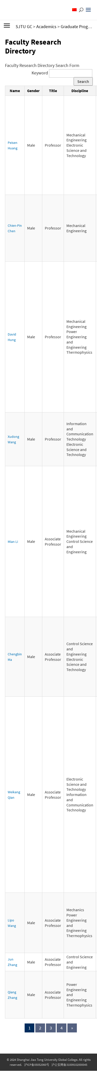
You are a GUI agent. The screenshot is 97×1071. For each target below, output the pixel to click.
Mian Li (13, 541)
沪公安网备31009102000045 (69, 1065)
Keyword (40, 73)
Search (83, 81)
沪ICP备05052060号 (36, 1065)
